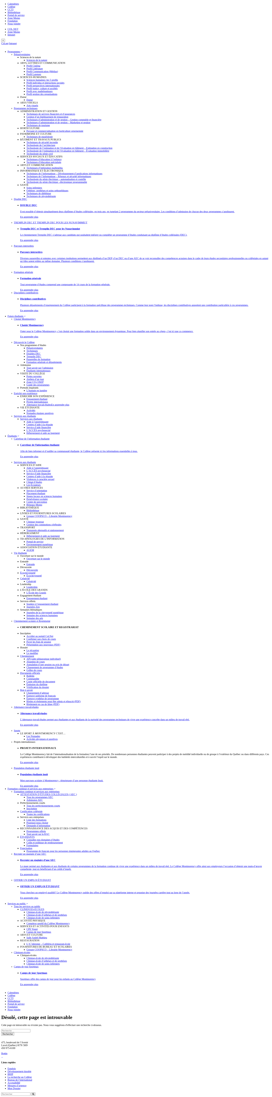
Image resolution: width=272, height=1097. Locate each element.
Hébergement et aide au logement (43, 433)
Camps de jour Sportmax (38, 932)
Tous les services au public (27, 906)
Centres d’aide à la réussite (39, 424)
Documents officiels (30, 673)
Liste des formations (36, 820)
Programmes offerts (36, 831)
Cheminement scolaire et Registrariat (32, 621)
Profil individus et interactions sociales (45, 82)
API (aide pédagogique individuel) (43, 659)
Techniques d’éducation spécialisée (43, 162)
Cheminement (27, 656)
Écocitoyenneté (27, 573)
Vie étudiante (20, 553)
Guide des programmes (37, 385)
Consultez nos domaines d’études (43, 839)
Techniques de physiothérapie (41, 196)
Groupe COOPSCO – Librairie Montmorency (49, 516)
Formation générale (23, 272)
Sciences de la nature (36, 60)
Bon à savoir (26, 690)
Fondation (13, 21)
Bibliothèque (14, 12)
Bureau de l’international (20, 1080)
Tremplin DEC (33, 356)
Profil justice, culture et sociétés (42, 88)
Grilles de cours (34, 670)
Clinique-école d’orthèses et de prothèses (46, 915)
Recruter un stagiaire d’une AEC (30, 854)
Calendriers (13, 4)
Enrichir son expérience (25, 393)
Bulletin (30, 676)
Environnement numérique (39, 544)
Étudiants (12, 436)
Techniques (32, 350)
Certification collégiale (31, 811)
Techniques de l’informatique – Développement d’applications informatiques (64, 173)
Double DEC (20, 199)
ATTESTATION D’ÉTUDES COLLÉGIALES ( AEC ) (48, 794)
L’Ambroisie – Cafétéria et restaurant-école (48, 944)
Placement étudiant (35, 493)
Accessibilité (14, 1082)
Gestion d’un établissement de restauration (47, 116)
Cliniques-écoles (22, 952)
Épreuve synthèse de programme (42, 698)
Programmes (14, 51)
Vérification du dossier (37, 687)
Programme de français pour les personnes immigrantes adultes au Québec (63, 851)
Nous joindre (14, 23)
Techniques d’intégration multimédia (44, 168)
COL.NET (13, 29)
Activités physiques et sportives (42, 739)
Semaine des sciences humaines (42, 615)
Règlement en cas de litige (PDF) (42, 704)
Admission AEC (34, 800)
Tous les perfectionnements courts (43, 805)
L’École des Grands (36, 592)
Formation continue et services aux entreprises (31, 788)
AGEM (30, 550)
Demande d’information (38, 825)
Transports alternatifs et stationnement (45, 530)
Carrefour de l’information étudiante (32, 438)
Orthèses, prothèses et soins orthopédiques (47, 190)
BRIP (10, 1074)
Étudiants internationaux (38, 370)
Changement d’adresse (37, 693)
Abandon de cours (35, 661)
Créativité (25, 578)
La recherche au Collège (20, 1077)
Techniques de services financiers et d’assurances (50, 114)
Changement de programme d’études (44, 667)
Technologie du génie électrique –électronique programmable (56, 182)
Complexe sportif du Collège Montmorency (48, 923)
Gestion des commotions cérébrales (43, 524)
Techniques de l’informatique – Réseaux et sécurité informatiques (58, 176)
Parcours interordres (24, 246)
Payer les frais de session (38, 642)
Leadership (31, 587)
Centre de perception (36, 502)
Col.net (4, 43)
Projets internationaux (37, 402)
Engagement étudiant (36, 399)
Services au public (17, 903)
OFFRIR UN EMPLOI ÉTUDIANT (32, 880)
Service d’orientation (36, 490)
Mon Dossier (14, 1088)
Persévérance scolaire (37, 499)
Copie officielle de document (40, 681)
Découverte (32, 570)
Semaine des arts (34, 618)
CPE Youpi (32, 929)
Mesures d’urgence (17, 1085)
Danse (29, 99)
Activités (30, 410)
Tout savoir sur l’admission (39, 368)
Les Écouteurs (33, 485)
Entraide (30, 564)
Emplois (12, 1068)
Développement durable (19, 1071)
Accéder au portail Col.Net (39, 636)
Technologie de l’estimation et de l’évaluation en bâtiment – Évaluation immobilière (67, 151)
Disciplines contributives (26, 292)
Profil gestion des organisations (41, 94)
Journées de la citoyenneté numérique (45, 612)
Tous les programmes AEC (39, 797)
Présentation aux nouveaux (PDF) (43, 644)
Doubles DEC (33, 353)
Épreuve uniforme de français (41, 695)
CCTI (10, 9)
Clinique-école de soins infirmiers (43, 917)
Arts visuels (32, 105)
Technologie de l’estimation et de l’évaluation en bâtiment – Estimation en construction (69, 148)
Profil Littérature (34, 68)
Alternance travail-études (38, 404)
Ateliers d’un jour (35, 379)
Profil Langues (33, 74)
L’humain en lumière (36, 390)
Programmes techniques (25, 108)
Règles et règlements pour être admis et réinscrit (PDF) (53, 701)
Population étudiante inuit (26, 768)
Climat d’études (34, 482)
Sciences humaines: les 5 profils (42, 80)
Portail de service (16, 15)
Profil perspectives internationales (43, 85)
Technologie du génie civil (39, 153)
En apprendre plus (29, 217)
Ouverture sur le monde (38, 558)
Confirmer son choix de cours (41, 639)
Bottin (4, 1053)
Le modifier (32, 653)
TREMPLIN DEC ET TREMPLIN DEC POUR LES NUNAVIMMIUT (50, 222)
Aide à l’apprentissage (37, 421)
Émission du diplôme (36, 684)
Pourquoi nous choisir (37, 822)
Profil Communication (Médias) (42, 71)
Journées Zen (33, 607)
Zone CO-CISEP (35, 382)
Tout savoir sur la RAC (38, 834)
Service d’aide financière (38, 427)
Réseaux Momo (34, 504)
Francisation (26, 848)
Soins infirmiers (34, 187)
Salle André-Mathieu (36, 937)
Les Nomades (33, 736)
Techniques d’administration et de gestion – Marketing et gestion (58, 122)
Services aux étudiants (25, 416)
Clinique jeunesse (35, 521)
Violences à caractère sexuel (40, 479)
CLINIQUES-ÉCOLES (32, 909)
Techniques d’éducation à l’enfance (44, 159)
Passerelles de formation (38, 359)
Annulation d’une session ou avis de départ (47, 664)
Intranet (11, 34)
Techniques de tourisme (38, 125)
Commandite (32, 678)
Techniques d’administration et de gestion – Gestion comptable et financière (63, 119)
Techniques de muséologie (39, 136)
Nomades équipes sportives (40, 413)
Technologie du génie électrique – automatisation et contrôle (56, 179)
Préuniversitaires (22, 54)
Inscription (31, 808)
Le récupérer (32, 650)
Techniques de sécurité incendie (42, 142)
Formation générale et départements (44, 362)
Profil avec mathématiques (39, 91)
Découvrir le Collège (24, 342)
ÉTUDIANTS (27, 837)
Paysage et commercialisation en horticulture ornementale (54, 131)
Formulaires (32, 845)
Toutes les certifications (38, 814)
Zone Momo (14, 18)
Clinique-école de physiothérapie (42, 912)
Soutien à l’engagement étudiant (42, 604)
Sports (17, 730)
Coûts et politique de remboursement (44, 842)
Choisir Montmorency (25, 319)
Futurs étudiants (16, 316)
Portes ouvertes (34, 376)
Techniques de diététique (38, 193)
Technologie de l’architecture (40, 145)
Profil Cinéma (33, 65)
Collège (11, 6)
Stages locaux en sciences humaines (44, 496)
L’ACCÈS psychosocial (38, 430)
